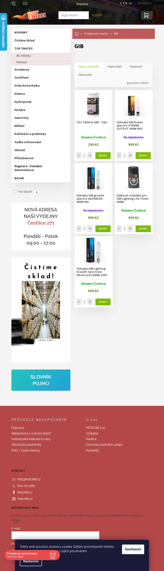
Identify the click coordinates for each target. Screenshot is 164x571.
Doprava (80, 4)
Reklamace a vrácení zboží (29, 433)
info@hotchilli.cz (27, 479)
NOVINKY (19, 32)
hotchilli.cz (23, 492)
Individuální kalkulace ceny (29, 439)
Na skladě (26, 191)
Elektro (18, 94)
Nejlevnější (113, 66)
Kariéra (90, 439)
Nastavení (29, 561)
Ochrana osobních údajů (103, 444)
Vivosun (20, 62)
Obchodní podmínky (25, 444)
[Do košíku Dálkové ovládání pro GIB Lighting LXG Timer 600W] (141, 228)
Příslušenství (22, 158)
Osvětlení (20, 77)
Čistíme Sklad (23, 40)
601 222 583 (24, 486)
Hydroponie (21, 102)
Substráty (20, 118)
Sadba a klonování (26, 142)
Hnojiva (18, 110)
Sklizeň (18, 150)
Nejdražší (134, 66)
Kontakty (91, 450)
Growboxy (20, 69)
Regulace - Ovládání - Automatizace (27, 168)
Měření (18, 126)
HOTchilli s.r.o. (94, 428)
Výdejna (91, 433)
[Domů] (78, 34)
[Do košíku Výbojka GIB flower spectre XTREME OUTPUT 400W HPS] (141, 155)
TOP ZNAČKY (22, 48)
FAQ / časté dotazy (24, 450)
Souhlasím (132, 549)
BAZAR (17, 178)
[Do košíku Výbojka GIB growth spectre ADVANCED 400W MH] (101, 228)
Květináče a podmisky (28, 134)
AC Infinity (22, 56)
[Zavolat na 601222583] (16, 3)
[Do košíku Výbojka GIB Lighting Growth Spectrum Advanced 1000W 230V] (101, 302)
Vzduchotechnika (25, 85)
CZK (123, 3)
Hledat (95, 15)
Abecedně (83, 74)
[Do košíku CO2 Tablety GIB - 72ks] (101, 155)
